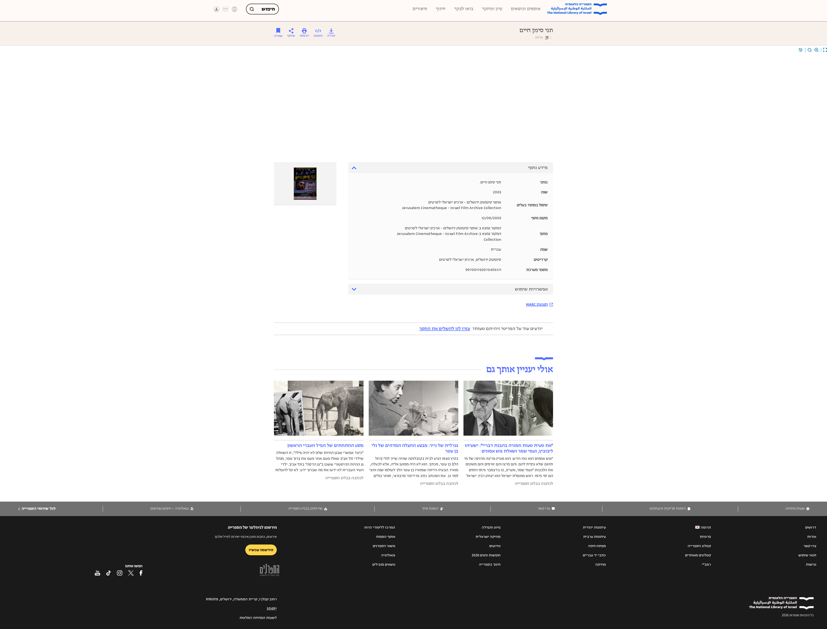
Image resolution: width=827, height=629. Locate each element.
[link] (797, 508)
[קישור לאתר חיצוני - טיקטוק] (108, 573)
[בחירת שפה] (234, 9)
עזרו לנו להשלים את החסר (444, 328)
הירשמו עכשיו (261, 550)
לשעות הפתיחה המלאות (258, 617)
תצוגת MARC (537, 304)
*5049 (272, 608)
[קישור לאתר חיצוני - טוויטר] (131, 573)
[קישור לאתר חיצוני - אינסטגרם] (119, 573)
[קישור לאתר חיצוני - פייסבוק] (141, 573)
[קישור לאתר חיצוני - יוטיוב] (97, 573)
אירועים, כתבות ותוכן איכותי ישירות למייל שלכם (246, 536)
